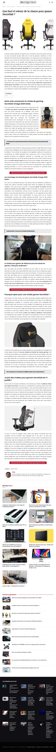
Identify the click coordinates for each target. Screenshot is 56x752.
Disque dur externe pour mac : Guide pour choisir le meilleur (41, 545)
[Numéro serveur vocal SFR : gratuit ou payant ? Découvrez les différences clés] (42, 686)
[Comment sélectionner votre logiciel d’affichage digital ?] (14, 496)
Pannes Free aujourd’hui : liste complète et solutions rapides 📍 (13, 726)
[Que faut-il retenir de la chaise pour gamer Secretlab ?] (6, 615)
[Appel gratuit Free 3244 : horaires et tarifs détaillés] (5, 713)
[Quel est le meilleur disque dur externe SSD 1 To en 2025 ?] (6, 599)
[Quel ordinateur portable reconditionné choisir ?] (41, 516)
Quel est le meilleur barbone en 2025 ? (22, 652)
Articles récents (14, 468)
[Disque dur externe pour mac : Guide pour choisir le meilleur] (41, 536)
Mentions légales (31, 747)
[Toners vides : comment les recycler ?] (14, 577)
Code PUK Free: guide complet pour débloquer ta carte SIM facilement (31, 701)
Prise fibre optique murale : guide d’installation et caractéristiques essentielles (50, 715)
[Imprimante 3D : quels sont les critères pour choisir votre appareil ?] (14, 556)
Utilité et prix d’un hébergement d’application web (25, 668)
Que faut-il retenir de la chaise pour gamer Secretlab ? (26, 613)
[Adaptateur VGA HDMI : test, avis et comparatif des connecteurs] (6, 646)
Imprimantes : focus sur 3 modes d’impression (24, 629)
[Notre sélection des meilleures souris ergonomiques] (6, 638)
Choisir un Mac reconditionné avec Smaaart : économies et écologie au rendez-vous (39, 566)
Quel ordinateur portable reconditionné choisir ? (40, 525)
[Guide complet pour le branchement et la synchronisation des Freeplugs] (5, 686)
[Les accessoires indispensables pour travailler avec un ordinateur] (6, 662)
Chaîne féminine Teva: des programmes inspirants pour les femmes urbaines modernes (31, 728)
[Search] (52, 2)
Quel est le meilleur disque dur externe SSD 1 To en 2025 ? (27, 597)
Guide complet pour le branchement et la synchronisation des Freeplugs (14, 688)
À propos (7, 468)
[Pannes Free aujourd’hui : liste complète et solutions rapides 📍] (5, 724)
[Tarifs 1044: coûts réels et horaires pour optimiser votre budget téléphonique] (42, 699)
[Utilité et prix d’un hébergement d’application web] (6, 669)
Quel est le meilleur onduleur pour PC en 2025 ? (14, 525)
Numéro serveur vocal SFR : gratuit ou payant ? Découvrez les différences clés (49, 689)
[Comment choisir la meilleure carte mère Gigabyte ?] (6, 607)
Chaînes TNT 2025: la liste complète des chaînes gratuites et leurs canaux (31, 715)
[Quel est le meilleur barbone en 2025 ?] (6, 654)
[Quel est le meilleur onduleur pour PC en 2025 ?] (14, 516)
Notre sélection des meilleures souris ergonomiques (25, 636)
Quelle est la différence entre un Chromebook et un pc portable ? (12, 545)
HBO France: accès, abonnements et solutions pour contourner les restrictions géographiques (13, 702)
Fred (13, 472)
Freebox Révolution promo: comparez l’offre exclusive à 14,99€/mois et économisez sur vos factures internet (49, 730)
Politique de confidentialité (42, 747)
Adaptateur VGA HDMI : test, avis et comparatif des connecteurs (29, 644)
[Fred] (8, 477)
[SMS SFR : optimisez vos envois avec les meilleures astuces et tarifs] (24, 686)
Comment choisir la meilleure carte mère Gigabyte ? (25, 605)
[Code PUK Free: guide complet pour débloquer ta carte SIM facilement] (24, 699)
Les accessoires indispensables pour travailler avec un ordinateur (29, 660)
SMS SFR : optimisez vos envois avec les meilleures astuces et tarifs (31, 689)
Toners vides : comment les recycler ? (13, 586)
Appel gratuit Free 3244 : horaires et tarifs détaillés (13, 714)
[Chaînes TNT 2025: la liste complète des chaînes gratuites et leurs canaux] (24, 713)
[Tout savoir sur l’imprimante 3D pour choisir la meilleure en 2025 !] (41, 496)
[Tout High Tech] (28, 2)
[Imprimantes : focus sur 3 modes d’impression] (6, 631)
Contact (51, 747)
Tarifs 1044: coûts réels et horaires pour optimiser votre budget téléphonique (49, 701)
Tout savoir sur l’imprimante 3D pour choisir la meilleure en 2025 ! (40, 505)
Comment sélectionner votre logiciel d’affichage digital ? (13, 505)
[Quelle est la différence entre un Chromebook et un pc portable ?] (14, 536)
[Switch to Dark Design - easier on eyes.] (50, 2)
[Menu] (4, 2)
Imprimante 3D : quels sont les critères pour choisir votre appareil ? (13, 565)
